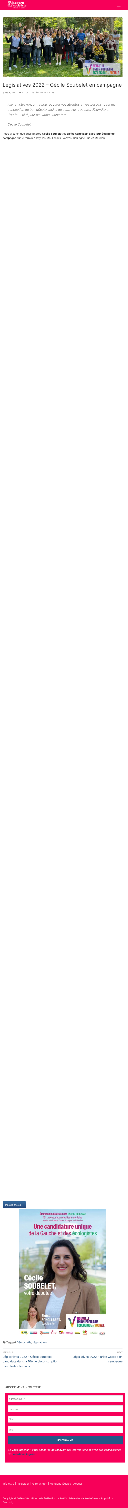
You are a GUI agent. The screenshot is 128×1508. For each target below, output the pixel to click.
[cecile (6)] (62, 961)
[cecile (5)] (62, 842)
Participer (23, 1483)
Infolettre (9, 1483)
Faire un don (39, 1483)
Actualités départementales (37, 92)
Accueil (77, 1483)
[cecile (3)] (62, 603)
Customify (8, 1502)
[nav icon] (118, 5)
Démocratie (24, 1342)
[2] (62, 1171)
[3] (62, 1111)
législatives (40, 1342)
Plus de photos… (14, 1204)
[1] (62, 1051)
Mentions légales (60, 1483)
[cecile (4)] (62, 722)
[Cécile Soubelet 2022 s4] (62, 175)
